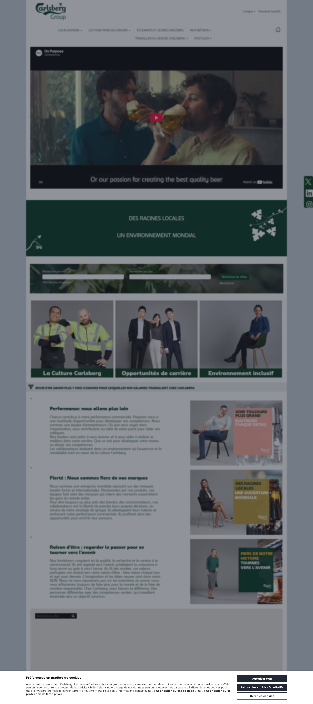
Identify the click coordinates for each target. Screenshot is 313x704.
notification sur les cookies (175, 690)
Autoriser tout (262, 678)
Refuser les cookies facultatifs (262, 687)
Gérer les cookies (262, 696)
